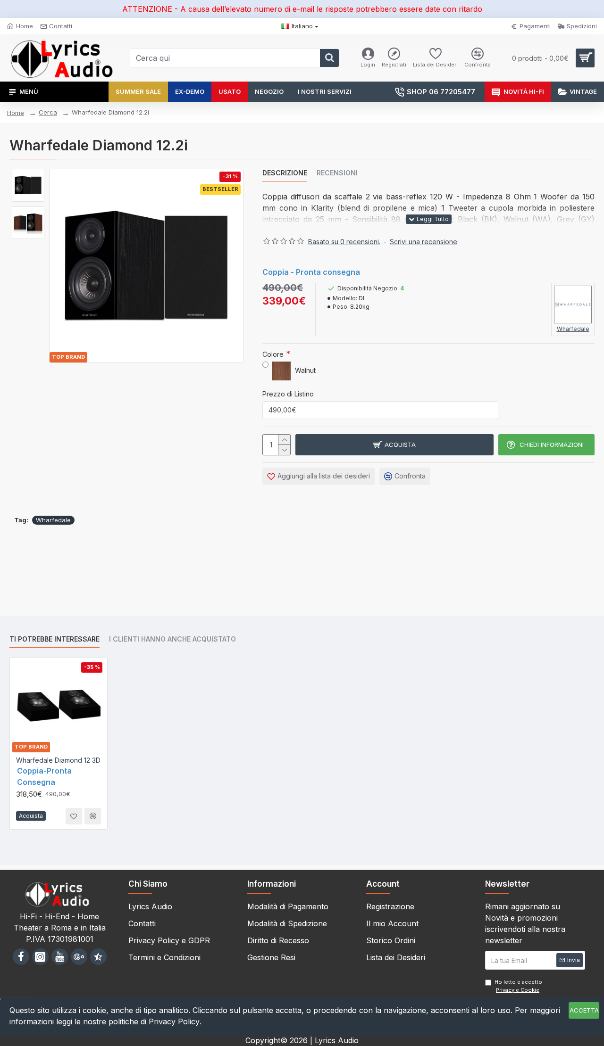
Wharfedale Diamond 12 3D (58, 760)
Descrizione (284, 173)
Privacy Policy (174, 1021)
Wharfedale (53, 520)
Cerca (48, 112)
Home (15, 112)
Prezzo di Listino (288, 394)
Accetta (584, 1010)
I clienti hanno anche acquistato (172, 639)
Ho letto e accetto (518, 986)
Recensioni (337, 173)
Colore (273, 354)
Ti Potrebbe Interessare (54, 639)
